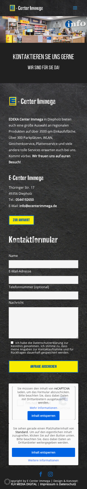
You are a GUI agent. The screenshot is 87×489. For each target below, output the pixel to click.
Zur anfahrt (21, 220)
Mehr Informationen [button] (43, 408)
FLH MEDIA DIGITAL (24, 484)
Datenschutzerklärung (48, 343)
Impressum (47, 484)
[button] (7, 481)
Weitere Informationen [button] (43, 460)
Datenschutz (67, 484)
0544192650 (25, 199)
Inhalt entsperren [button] (43, 416)
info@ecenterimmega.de (38, 206)
